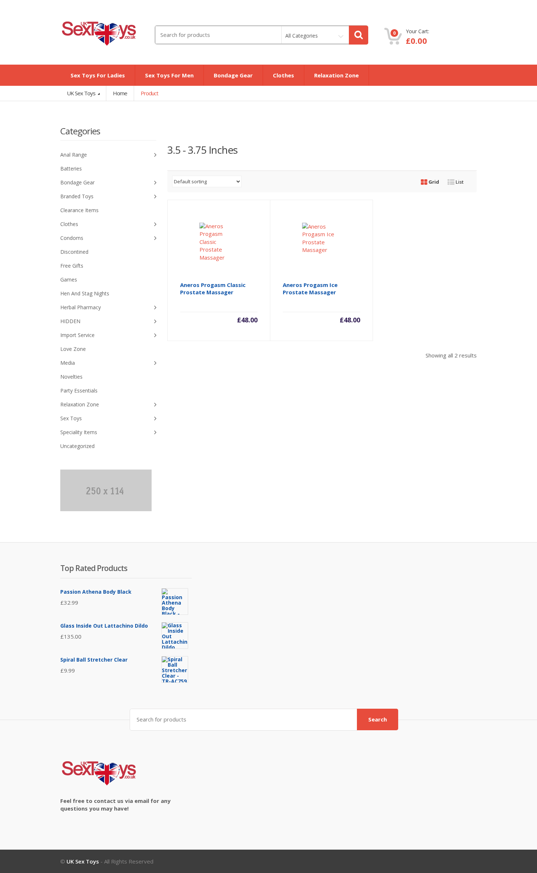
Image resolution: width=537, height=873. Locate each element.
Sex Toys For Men (169, 75)
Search (377, 719)
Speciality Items (78, 432)
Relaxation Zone (336, 75)
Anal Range (73, 154)
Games (68, 279)
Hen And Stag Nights (84, 293)
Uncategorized (77, 446)
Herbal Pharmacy (80, 307)
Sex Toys (71, 418)
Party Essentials (79, 390)
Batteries (71, 168)
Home (120, 93)
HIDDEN (70, 321)
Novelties (71, 376)
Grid (433, 182)
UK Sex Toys (81, 93)
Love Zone (73, 348)
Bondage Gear (233, 75)
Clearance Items (79, 210)
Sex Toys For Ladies (98, 75)
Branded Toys (77, 196)
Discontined (74, 251)
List (459, 182)
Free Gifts (71, 265)
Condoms (71, 237)
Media (67, 362)
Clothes (283, 75)
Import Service (77, 335)
